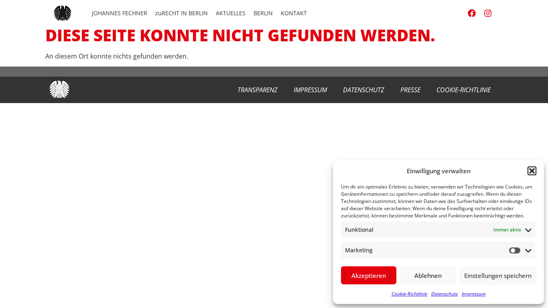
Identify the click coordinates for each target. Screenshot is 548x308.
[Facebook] (472, 13)
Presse (410, 89)
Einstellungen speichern (498, 276)
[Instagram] (488, 13)
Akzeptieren (368, 276)
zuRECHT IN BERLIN (181, 13)
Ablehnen (428, 276)
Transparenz (257, 89)
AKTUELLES (231, 13)
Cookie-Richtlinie (409, 293)
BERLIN (263, 13)
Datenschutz (444, 293)
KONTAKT (294, 13)
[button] (532, 171)
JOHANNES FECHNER (119, 13)
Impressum (474, 293)
